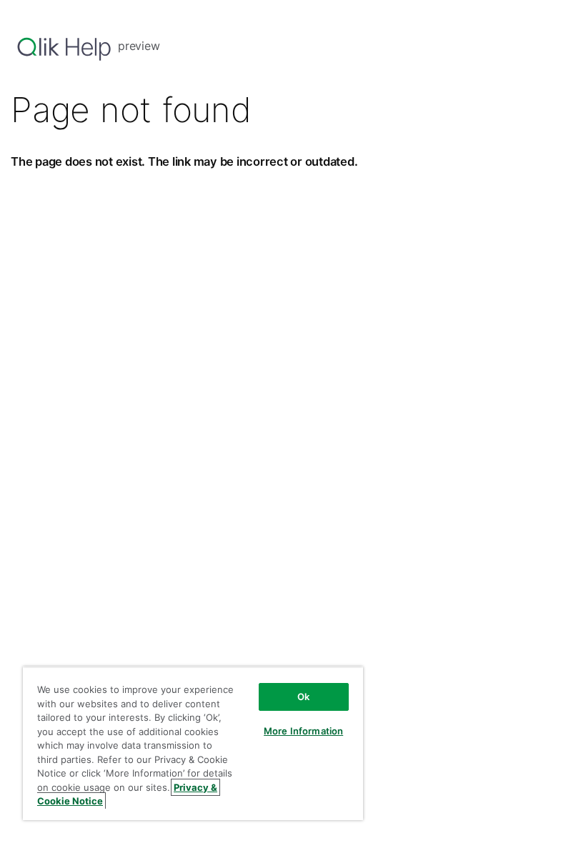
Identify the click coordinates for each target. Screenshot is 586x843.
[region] (193, 743)
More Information (303, 731)
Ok (303, 696)
